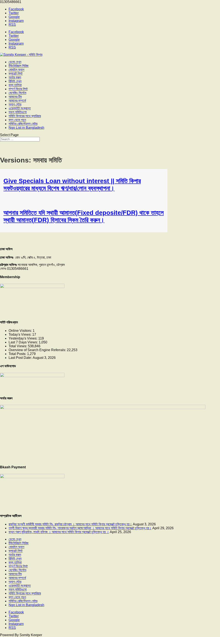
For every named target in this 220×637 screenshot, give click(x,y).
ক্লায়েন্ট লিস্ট (16, 73)
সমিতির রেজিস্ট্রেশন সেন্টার (23, 124)
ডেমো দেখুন (15, 62)
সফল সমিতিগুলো (18, 112)
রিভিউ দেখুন (15, 81)
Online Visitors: (21, 330)
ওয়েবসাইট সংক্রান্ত (20, 108)
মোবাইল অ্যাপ (16, 69)
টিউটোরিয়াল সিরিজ (19, 66)
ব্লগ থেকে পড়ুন (17, 120)
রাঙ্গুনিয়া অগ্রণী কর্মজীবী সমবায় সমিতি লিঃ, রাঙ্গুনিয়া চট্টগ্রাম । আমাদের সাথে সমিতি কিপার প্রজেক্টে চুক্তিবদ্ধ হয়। (70, 524)
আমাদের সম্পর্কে (17, 100)
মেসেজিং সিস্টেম (17, 93)
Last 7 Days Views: (24, 342)
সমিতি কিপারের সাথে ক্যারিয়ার (25, 116)
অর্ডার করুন (15, 77)
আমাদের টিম (15, 97)
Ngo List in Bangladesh (26, 127)
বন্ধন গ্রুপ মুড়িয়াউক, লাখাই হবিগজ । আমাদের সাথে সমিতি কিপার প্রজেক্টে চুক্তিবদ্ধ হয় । (59, 532)
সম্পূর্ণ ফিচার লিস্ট (18, 89)
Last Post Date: (21, 357)
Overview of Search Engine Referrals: (38, 350)
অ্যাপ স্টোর (15, 104)
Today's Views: (20, 334)
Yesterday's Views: (23, 338)
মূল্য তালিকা (15, 85)
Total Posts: (18, 354)
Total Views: (18, 346)
